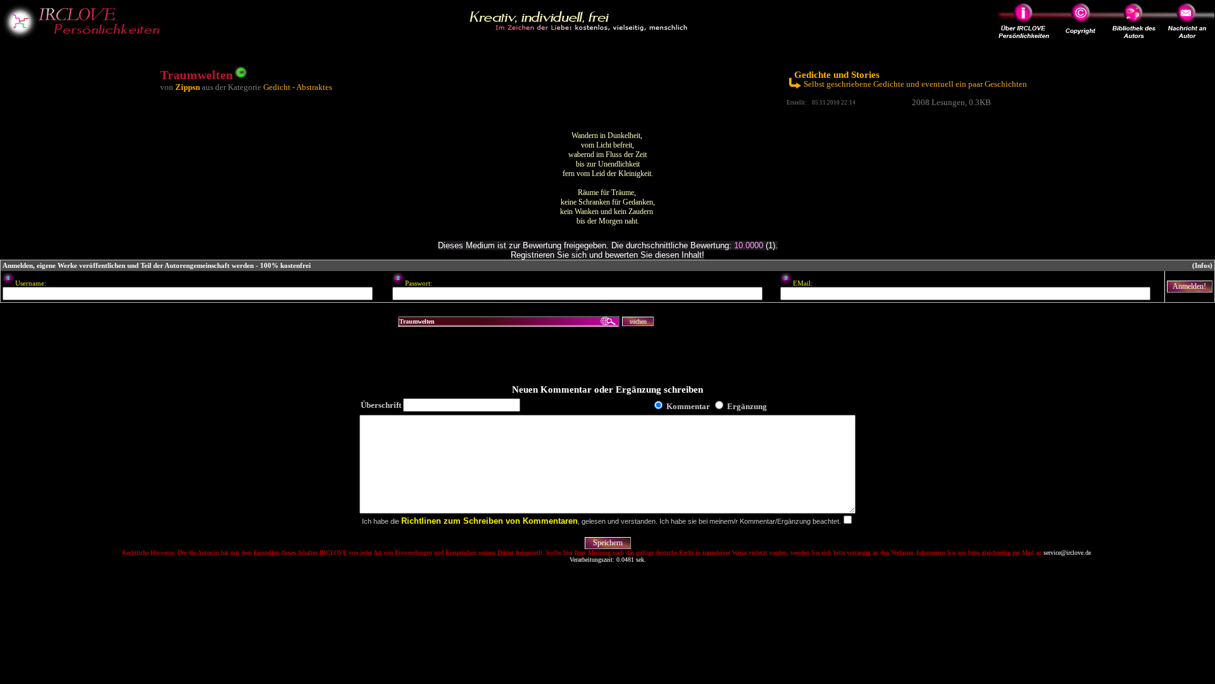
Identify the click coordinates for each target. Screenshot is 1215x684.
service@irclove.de (1067, 552)
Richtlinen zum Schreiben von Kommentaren (489, 521)
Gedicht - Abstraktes (297, 87)
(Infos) (1202, 265)
